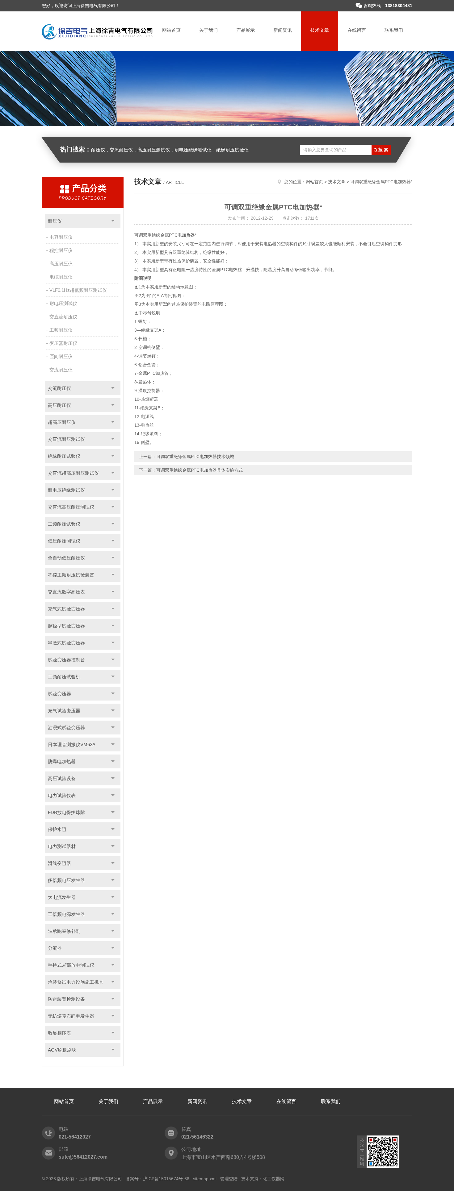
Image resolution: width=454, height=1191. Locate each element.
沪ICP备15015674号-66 (166, 1178)
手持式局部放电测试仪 (71, 965)
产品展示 (245, 30)
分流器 (55, 948)
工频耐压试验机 (64, 676)
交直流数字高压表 (66, 591)
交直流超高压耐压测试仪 (73, 473)
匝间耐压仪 (61, 356)
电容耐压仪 (61, 237)
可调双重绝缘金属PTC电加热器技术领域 (195, 456)
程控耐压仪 (61, 250)
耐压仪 (55, 221)
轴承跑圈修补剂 (64, 931)
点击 (112, 221)
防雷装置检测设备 (66, 999)
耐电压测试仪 (63, 303)
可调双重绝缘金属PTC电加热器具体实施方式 (199, 470)
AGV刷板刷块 (62, 1049)
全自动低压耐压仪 (66, 557)
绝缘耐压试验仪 (64, 456)
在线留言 (356, 30)
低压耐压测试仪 (64, 541)
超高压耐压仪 (62, 422)
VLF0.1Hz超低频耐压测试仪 (78, 290)
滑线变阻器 (59, 863)
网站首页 (171, 30)
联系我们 (394, 30)
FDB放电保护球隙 (66, 812)
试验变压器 (59, 693)
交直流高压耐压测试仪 (71, 507)
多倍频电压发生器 (66, 880)
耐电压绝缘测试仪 (66, 490)
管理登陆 (229, 1178)
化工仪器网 (273, 1178)
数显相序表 (59, 1033)
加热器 (188, 235)
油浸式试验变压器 (66, 727)
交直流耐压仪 (63, 316)
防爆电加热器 (62, 761)
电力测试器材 (62, 846)
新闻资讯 (282, 30)
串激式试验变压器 (66, 642)
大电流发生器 (62, 897)
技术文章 (319, 30)
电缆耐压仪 (61, 276)
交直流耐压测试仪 (66, 439)
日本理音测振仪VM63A (71, 744)
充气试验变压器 (64, 710)
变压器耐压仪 (63, 343)
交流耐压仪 (61, 369)
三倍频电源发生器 (66, 914)
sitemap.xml (204, 1178)
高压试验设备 (62, 778)
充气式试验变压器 (66, 608)
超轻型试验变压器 (66, 625)
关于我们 (208, 30)
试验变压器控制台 (66, 659)
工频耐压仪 (61, 330)
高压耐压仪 (61, 263)
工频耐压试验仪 (64, 524)
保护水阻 (57, 829)
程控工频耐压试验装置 (71, 574)
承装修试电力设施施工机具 (75, 982)
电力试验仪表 (62, 795)
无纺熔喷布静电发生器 (71, 1016)
